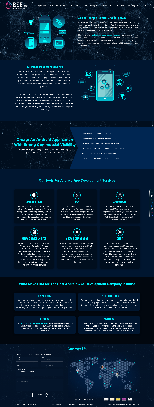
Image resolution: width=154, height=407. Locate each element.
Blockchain (61, 5)
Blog (23, 405)
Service (32, 372)
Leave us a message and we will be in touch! (33, 355)
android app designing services (34, 323)
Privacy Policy (32, 405)
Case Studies (106, 5)
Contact (143, 5)
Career (16, 405)
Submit (39, 395)
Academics (119, 5)
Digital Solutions (44, 5)
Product (23, 372)
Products (75, 5)
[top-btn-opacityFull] (149, 402)
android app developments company (106, 35)
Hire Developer (90, 5)
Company (131, 5)
